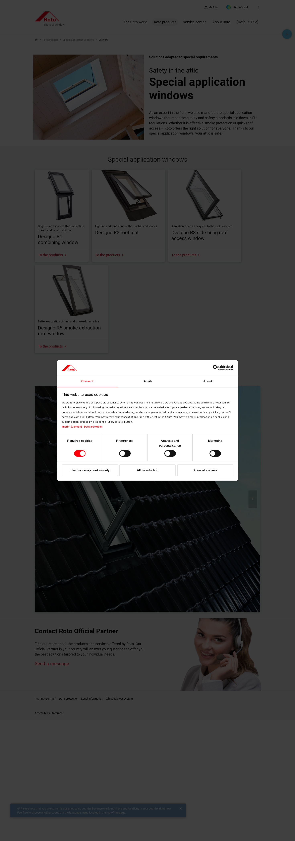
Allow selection (147, 470)
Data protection (93, 426)
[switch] (125, 453)
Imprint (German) (72, 426)
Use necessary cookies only (89, 470)
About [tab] (207, 381)
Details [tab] (148, 381)
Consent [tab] (87, 381)
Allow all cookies (205, 470)
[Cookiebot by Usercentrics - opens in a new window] (215, 368)
